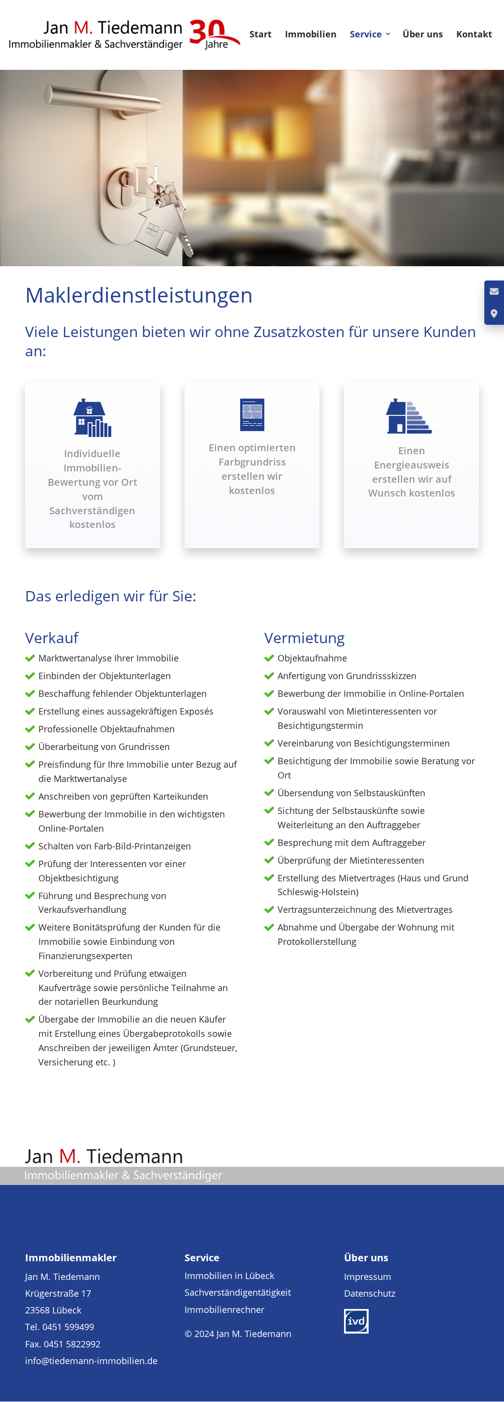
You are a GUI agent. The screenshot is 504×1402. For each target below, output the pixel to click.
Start (261, 34)
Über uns (423, 34)
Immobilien (311, 34)
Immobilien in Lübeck (229, 1275)
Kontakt (474, 34)
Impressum (367, 1276)
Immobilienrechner (224, 1309)
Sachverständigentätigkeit (238, 1292)
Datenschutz (369, 1293)
